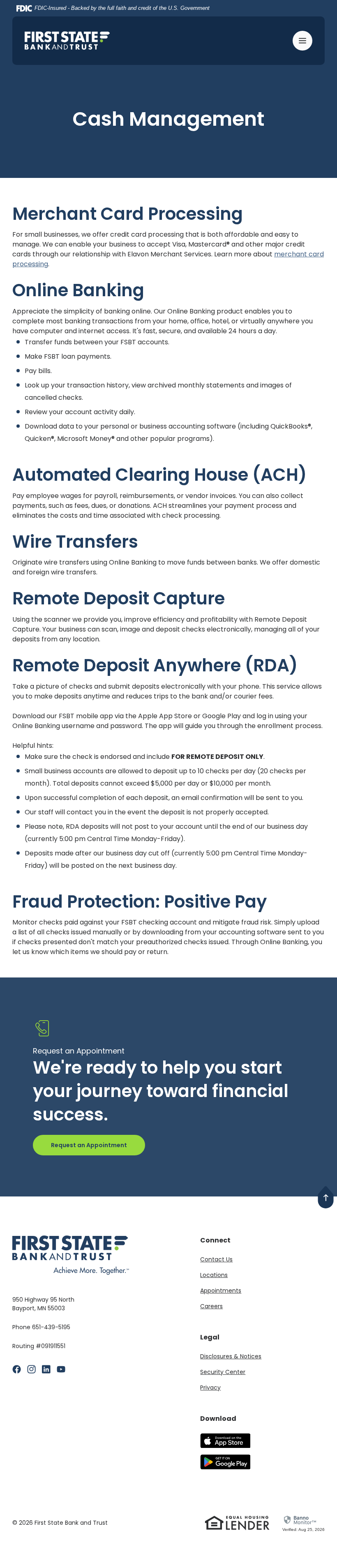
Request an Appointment (89, 1145)
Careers (211, 1306)
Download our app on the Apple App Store (225, 1440)
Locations (214, 1275)
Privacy (210, 1387)
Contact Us (216, 1259)
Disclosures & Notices (230, 1356)
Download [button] (218, 1418)
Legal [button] (209, 1337)
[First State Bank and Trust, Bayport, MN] (67, 40)
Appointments (220, 1290)
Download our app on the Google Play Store (225, 1462)
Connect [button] (215, 1240)
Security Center (222, 1372)
